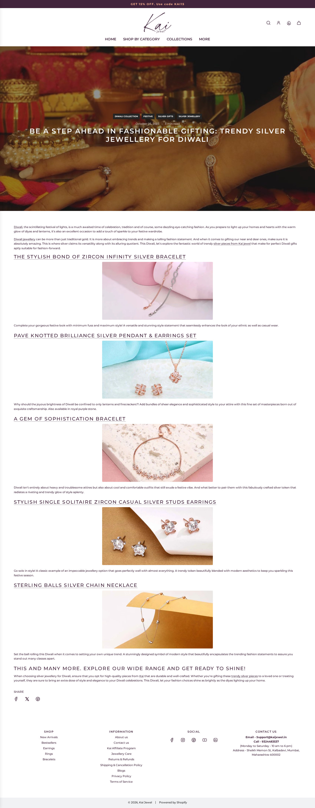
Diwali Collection (126, 116)
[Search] (268, 23)
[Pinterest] (194, 740)
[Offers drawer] (289, 23)
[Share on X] (27, 699)
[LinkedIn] (215, 740)
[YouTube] (204, 740)
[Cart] (299, 23)
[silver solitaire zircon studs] (157, 536)
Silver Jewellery (189, 116)
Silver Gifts (165, 116)
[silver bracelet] (157, 453)
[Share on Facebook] (16, 699)
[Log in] (278, 23)
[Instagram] (183, 740)
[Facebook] (172, 740)
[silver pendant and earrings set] (157, 370)
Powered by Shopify (173, 802)
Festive (148, 116)
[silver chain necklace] (157, 619)
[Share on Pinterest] (38, 699)
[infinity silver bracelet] (157, 291)
